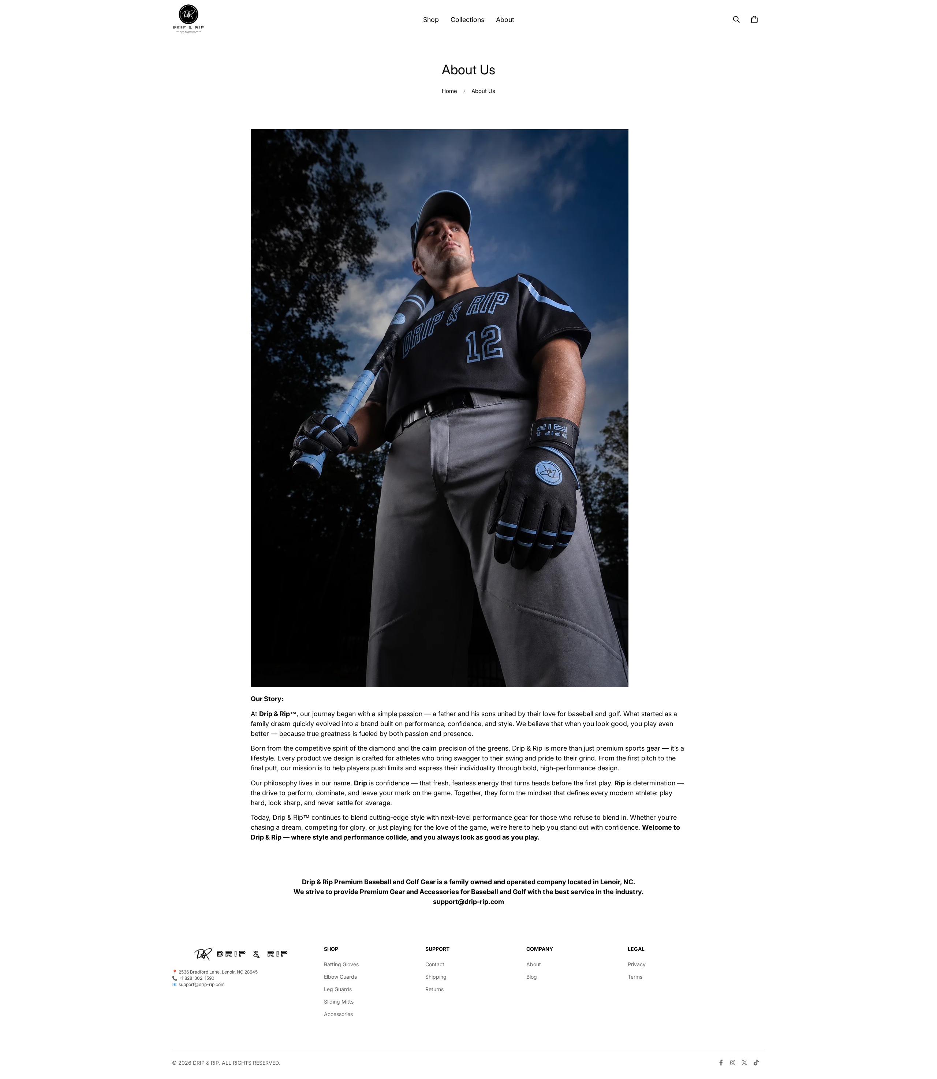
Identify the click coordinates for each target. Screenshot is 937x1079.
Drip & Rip (206, 1063)
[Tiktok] (756, 1062)
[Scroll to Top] (922, 1039)
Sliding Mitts (339, 1001)
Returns (434, 989)
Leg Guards (338, 989)
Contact (434, 964)
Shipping (436, 977)
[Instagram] (733, 1062)
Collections (467, 19)
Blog (531, 977)
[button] (754, 19)
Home (449, 91)
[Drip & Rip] (188, 19)
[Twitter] (744, 1062)
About (505, 19)
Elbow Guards (340, 977)
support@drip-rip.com (468, 901)
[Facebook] (721, 1062)
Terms (635, 977)
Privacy (637, 964)
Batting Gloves (341, 964)
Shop (431, 19)
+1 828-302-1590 (196, 978)
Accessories (338, 1014)
